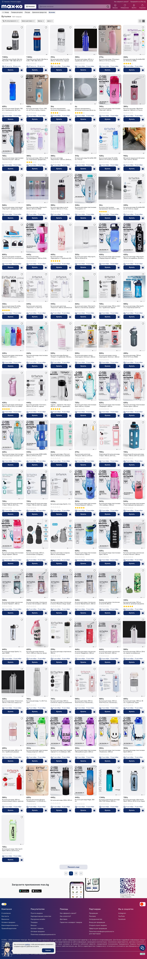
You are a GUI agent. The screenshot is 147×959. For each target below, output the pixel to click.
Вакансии (5, 919)
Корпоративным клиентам (41, 916)
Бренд (40, 21)
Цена (49, 21)
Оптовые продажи (38, 931)
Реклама (92, 916)
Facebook (122, 919)
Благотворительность (10, 925)
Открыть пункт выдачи (98, 925)
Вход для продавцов (97, 922)
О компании (6, 913)
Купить (10, 70)
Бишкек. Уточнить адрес (12, 1)
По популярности (10, 21)
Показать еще (73, 867)
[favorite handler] (21, 27)
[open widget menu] (142, 948)
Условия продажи (8, 922)
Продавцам (93, 913)
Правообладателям (9, 928)
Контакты (5, 916)
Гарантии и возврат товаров (71, 922)
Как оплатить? (65, 916)
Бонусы (33, 925)
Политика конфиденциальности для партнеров (101, 932)
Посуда (27, 12)
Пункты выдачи (37, 913)
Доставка (63, 919)
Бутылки (52, 12)
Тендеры (34, 922)
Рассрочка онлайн (38, 919)
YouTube (121, 916)
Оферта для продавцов (98, 928)
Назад (7, 12)
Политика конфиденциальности (43, 934)
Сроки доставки (27, 21)
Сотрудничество (95, 919)
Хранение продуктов (39, 12)
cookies (27, 944)
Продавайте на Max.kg (138, 2)
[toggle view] (140, 21)
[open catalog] (27, 7)
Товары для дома (16, 12)
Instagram (122, 913)
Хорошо (48, 950)
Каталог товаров (37, 928)
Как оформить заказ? (121, 2)
